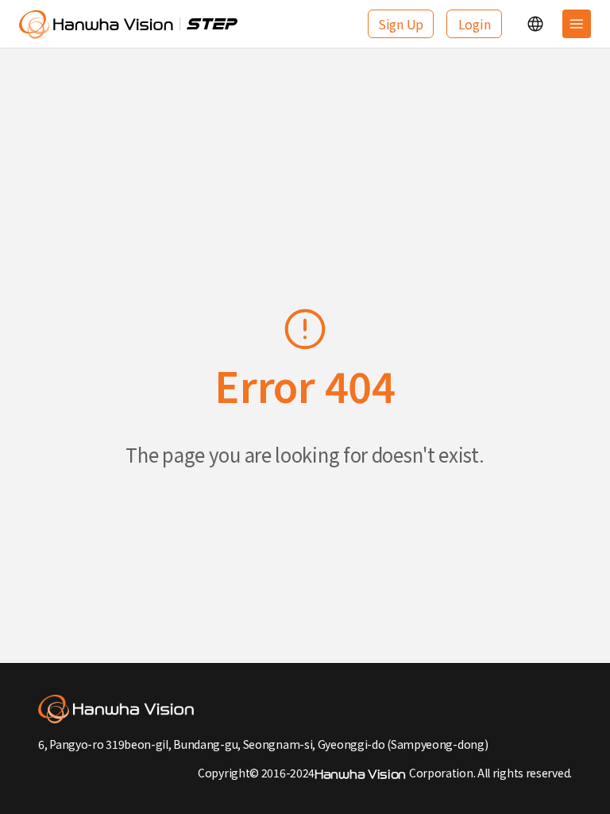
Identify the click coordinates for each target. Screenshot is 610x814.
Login (474, 23)
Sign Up (400, 23)
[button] (535, 24)
